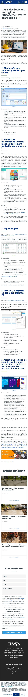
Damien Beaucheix (7, 28)
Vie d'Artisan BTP (9, 462)
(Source (13, 390)
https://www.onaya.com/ (13, 153)
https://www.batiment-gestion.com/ (16, 300)
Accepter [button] (15, 694)
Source (13, 106)
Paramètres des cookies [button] (7, 694)
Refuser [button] (22, 694)
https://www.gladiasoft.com (14, 78)
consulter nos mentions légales (6, 686)
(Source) (14, 180)
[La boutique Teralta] (19, 2)
